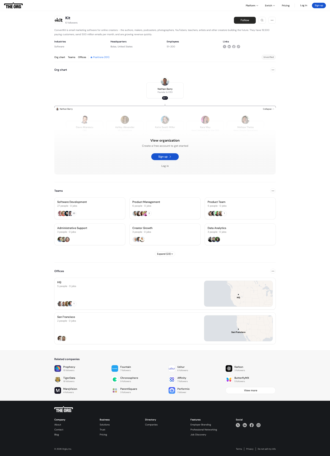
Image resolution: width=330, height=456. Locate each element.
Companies (151, 424)
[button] (165, 90)
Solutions (105, 424)
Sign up (319, 5)
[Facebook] (252, 425)
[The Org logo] (63, 409)
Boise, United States (122, 46)
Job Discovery (198, 434)
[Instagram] (258, 425)
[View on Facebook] (233, 46)
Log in (303, 5)
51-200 (171, 46)
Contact (58, 429)
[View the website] (238, 46)
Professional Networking (203, 429)
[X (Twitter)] (238, 425)
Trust (102, 429)
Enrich (268, 5)
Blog (56, 434)
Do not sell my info (267, 449)
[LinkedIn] (245, 425)
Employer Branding (200, 424)
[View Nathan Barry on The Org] (165, 81)
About (57, 424)
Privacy (250, 449)
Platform (250, 5)
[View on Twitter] (224, 46)
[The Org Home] (13, 5)
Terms (239, 449)
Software (59, 46)
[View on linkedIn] (229, 46)
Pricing (103, 434)
